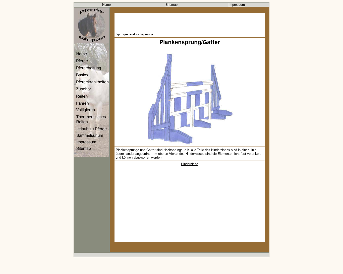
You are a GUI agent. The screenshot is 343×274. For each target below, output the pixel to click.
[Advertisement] (189, 22)
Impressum (236, 5)
